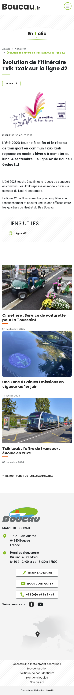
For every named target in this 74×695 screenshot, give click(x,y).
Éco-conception (37, 668)
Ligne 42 (20, 233)
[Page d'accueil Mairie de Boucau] (21, 6)
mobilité (11, 83)
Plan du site (37, 682)
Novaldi (50, 690)
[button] (30, 604)
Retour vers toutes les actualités (29, 475)
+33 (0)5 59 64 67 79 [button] (40, 594)
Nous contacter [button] (40, 583)
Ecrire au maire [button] (40, 573)
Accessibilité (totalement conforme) (37, 664)
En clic (37, 33)
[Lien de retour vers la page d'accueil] (21, 514)
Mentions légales (37, 677)
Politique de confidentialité (37, 673)
